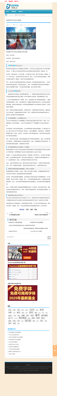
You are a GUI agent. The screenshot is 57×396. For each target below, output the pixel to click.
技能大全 (16, 1)
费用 (46, 321)
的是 (9, 321)
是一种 (16, 318)
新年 (27, 315)
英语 (34, 321)
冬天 (42, 309)
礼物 (14, 321)
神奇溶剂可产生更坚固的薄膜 (15, 222)
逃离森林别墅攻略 (13, 231)
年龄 (46, 312)
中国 (14, 310)
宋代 (31, 312)
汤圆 (29, 318)
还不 (9, 323)
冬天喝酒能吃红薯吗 (14, 215)
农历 (37, 310)
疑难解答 (41, 366)
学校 (23, 312)
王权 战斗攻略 (12, 354)
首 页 (6, 1)
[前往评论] (54, 350)
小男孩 (28, 372)
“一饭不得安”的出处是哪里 (36, 231)
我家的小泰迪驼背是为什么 (15, 351)
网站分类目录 (26, 366)
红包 (18, 321)
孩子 (26, 312)
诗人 (41, 321)
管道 (14, 65)
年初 (43, 312)
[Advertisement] (28, 384)
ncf (10, 25)
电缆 (15, 91)
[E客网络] (12, 3)
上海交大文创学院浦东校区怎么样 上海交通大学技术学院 (22, 225)
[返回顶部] (54, 354)
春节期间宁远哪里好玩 (14, 346)
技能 (19, 315)
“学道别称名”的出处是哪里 (15, 339)
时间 (32, 315)
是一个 (10, 318)
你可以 (26, 310)
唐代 (18, 312)
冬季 (9, 65)
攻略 (23, 315)
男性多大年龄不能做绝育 (41, 215)
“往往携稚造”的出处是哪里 (15, 332)
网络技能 (11, 1)
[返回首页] (54, 347)
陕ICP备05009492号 (48, 366)
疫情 (38, 318)
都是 (14, 323)
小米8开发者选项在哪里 (14, 349)
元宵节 (32, 310)
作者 (22, 310)
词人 (38, 321)
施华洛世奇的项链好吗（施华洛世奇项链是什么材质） (36, 228)
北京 (14, 312)
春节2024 (11, 15)
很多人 (10, 315)
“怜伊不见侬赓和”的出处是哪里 (16, 337)
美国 (22, 321)
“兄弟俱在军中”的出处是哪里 (36, 222)
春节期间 (44, 315)
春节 (37, 315)
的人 (43, 318)
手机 (15, 315)
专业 (9, 310)
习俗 (18, 310)
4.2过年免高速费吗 (13, 342)
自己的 (28, 320)
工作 (39, 312)
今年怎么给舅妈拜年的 (14, 334)
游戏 (33, 318)
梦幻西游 (22, 317)
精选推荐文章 (32, 366)
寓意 (36, 312)
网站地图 (37, 366)
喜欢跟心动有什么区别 (14, 344)
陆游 (18, 323)
